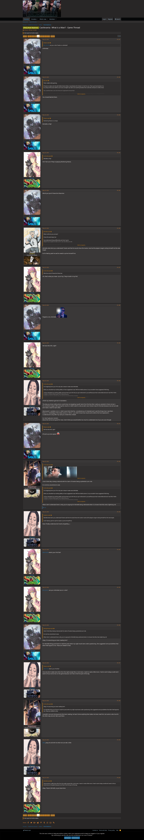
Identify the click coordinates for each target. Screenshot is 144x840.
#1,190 (118, 380)
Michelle (32, 406)
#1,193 (118, 512)
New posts (25, 22)
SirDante (26, 30)
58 (33, 36)
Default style (27, 830)
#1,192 (118, 461)
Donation (34, 19)
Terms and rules (103, 830)
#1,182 (118, 77)
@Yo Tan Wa (47, 45)
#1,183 (118, 115)
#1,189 (118, 343)
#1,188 (118, 305)
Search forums (33, 22)
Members (52, 19)
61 (40, 36)
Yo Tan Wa (32, 65)
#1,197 (118, 663)
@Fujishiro (45, 590)
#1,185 (118, 190)
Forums (26, 19)
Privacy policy (111, 830)
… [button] (30, 36)
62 (43, 36)
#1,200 (118, 777)
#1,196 (118, 625)
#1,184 (118, 152)
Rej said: (46, 80)
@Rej (43, 742)
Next (52, 36)
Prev (25, 36)
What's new (43, 19)
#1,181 (118, 39)
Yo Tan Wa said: (47, 156)
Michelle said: (47, 231)
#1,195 (118, 587)
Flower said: (46, 42)
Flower (32, 178)
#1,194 (118, 549)
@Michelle (45, 552)
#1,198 (118, 700)
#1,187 (118, 267)
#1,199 (118, 740)
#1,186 (118, 228)
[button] (37, 19)
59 (35, 36)
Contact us (95, 830)
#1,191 (118, 423)
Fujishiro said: (47, 515)
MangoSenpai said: (48, 628)
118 (48, 36)
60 (38, 36)
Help (117, 830)
